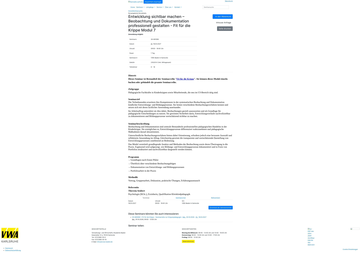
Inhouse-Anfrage (223, 22)
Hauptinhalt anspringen (153, 2)
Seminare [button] (139, 7)
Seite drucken (225, 28)
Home (133, 7)
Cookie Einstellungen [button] (351, 249)
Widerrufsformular (188, 241)
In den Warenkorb (222, 16)
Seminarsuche (137, 11)
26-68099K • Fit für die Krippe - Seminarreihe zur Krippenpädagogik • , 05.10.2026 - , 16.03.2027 (169, 217)
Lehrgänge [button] (150, 7)
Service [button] (159, 7)
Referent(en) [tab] (215, 198)
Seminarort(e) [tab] (180, 198)
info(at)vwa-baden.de (104, 242)
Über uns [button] (168, 7)
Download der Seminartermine (220, 208)
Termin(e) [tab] (145, 198)
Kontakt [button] (177, 7)
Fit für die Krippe (185, 79)
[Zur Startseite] (135, 2)
